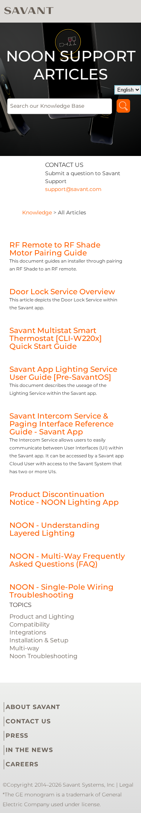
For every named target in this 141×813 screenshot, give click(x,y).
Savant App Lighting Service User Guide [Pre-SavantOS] (63, 373)
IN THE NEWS (29, 749)
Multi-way (24, 648)
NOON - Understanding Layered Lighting (54, 529)
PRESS (17, 735)
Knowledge (37, 212)
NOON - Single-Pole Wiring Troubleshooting (61, 590)
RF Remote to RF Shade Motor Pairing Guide (54, 248)
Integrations (27, 632)
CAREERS (22, 764)
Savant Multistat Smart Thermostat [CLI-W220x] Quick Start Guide (55, 338)
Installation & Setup (38, 640)
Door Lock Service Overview (62, 291)
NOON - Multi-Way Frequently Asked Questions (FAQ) (67, 560)
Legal (126, 784)
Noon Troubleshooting (43, 656)
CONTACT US (28, 721)
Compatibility (29, 624)
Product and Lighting (41, 616)
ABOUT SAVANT (33, 707)
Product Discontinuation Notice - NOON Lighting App (64, 498)
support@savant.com (73, 189)
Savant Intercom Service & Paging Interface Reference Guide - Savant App (61, 423)
